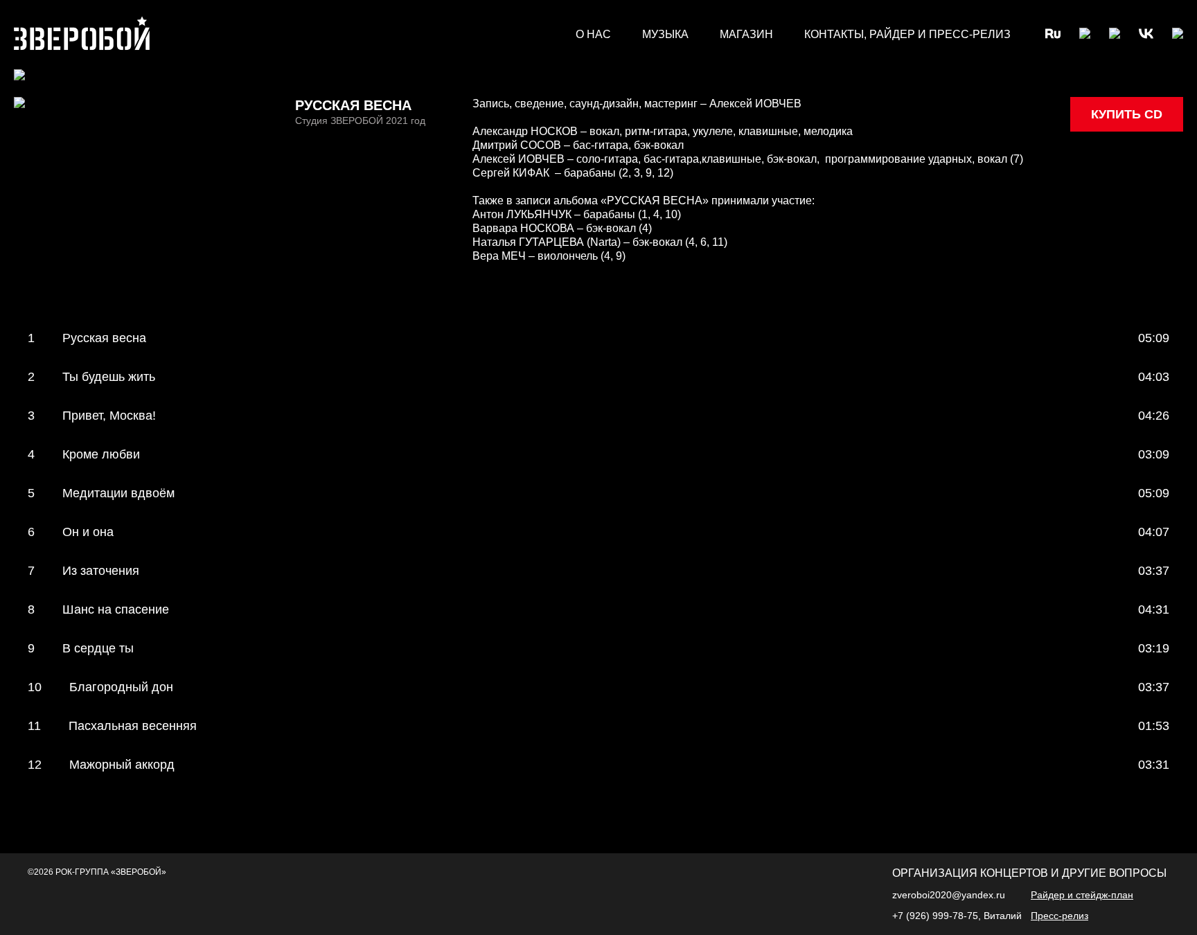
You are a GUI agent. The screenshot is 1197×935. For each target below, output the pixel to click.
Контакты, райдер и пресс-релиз (907, 34)
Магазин (746, 34)
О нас (593, 34)
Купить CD (1126, 114)
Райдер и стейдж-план (1082, 894)
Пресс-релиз (1059, 915)
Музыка (665, 34)
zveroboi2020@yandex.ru (948, 894)
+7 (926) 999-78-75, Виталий (958, 915)
